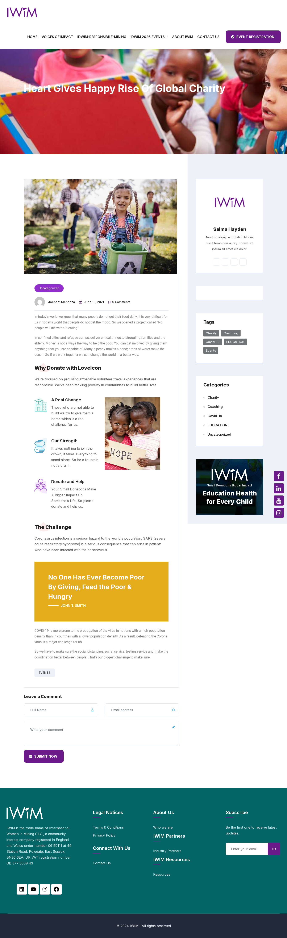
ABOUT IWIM (182, 37)
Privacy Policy (104, 835)
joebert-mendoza (61, 302)
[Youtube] (33, 889)
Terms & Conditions (108, 827)
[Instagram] (45, 889)
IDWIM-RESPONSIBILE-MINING (101, 37)
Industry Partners (167, 851)
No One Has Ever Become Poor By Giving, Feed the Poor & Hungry (96, 586)
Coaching (231, 333)
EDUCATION (235, 342)
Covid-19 (213, 342)
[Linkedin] (22, 889)
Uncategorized (49, 288)
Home (32, 37)
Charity (211, 333)
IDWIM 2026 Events (147, 37)
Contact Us (208, 37)
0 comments (121, 302)
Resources (161, 874)
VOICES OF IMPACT (57, 37)
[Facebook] (56, 889)
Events (45, 672)
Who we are (163, 827)
